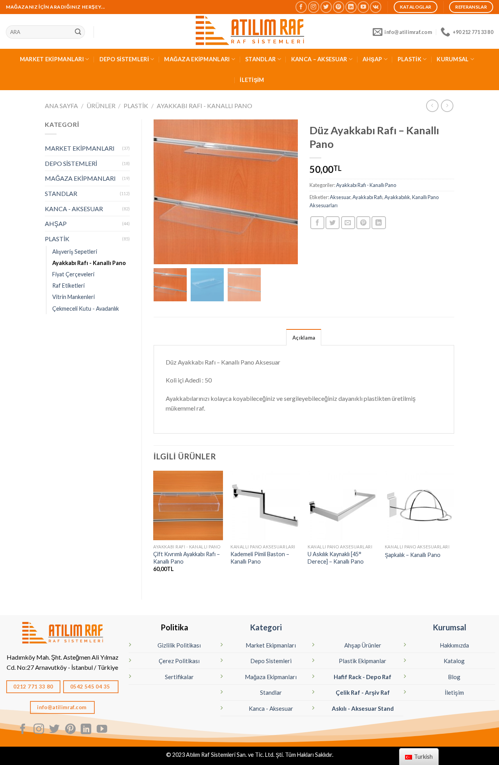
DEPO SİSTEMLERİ (124, 59)
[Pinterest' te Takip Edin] (338, 6)
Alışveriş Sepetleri (74, 251)
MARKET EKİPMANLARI (52, 59)
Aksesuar (340, 197)
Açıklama (303, 337)
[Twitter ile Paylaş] (333, 222)
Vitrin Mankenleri (73, 297)
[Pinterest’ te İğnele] (363, 222)
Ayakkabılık (397, 197)
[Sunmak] (78, 32)
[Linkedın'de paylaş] (379, 222)
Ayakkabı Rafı (367, 197)
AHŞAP (372, 59)
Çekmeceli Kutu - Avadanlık (85, 308)
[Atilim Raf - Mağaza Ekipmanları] (249, 31)
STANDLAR (260, 59)
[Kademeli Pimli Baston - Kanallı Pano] (265, 505)
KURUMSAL (453, 59)
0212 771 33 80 (33, 686)
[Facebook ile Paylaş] (317, 222)
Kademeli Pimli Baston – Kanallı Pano (259, 558)
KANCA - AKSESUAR (74, 208)
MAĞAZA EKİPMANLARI (197, 59)
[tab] (303, 337)
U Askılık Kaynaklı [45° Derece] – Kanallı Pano (336, 558)
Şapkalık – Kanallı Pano (413, 555)
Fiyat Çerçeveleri (73, 274)
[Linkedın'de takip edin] (351, 6)
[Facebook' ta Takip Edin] (301, 6)
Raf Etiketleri (68, 285)
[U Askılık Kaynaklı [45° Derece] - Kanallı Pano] (342, 505)
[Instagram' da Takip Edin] (313, 6)
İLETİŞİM (252, 79)
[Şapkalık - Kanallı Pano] (419, 505)
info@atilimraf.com (62, 707)
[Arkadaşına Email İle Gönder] (348, 222)
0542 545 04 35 (90, 686)
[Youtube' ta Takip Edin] (363, 6)
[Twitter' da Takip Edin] (326, 6)
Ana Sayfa (61, 105)
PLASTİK (409, 59)
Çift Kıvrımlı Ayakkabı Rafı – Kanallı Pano (186, 558)
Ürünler (101, 105)
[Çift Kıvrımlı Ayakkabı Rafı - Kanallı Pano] (188, 505)
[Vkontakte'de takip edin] (375, 6)
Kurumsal (449, 627)
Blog (454, 676)
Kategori (266, 627)
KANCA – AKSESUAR (319, 59)
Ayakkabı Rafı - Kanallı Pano (204, 105)
